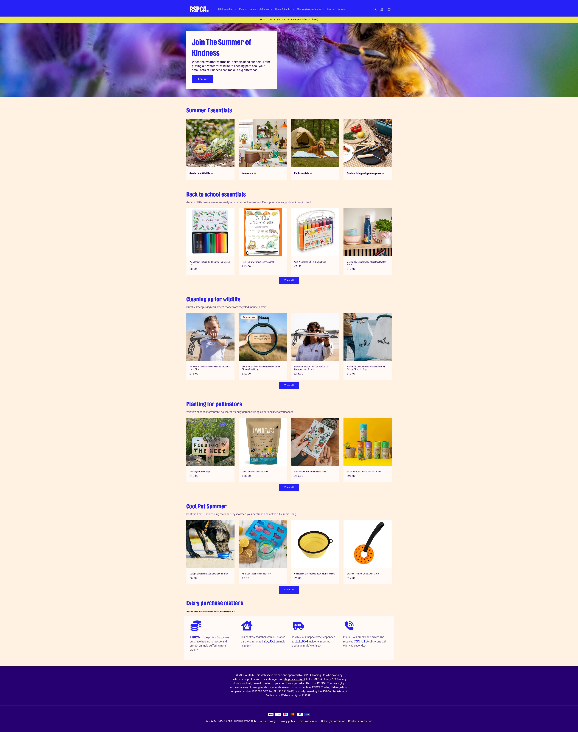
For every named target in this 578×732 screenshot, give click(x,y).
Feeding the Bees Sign (200, 471)
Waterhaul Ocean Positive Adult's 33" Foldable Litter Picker (311, 368)
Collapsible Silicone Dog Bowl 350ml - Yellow (314, 574)
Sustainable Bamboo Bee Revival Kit (311, 471)
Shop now (202, 78)
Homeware (247, 173)
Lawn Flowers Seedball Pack (255, 471)
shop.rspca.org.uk (294, 679)
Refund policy (267, 721)
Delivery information (333, 721)
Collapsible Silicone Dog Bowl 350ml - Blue (209, 574)
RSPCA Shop (224, 720)
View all (289, 280)
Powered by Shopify (244, 720)
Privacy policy (287, 721)
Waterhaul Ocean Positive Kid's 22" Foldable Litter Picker (210, 368)
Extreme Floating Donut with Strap (363, 574)
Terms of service (308, 721)
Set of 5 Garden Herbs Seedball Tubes (364, 471)
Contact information (360, 721)
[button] (226, 9)
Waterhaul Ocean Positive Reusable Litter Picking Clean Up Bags (366, 368)
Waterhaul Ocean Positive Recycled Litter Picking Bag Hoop (261, 368)
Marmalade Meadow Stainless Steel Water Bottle (366, 263)
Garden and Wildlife (200, 173)
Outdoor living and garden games (364, 173)
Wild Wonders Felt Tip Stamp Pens (310, 262)
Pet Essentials (301, 173)
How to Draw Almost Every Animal (258, 262)
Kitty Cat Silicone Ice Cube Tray (256, 574)
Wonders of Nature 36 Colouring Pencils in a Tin (210, 263)
